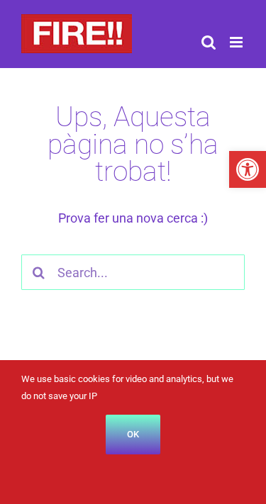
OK (133, 434)
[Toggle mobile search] (208, 42)
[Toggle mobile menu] (237, 42)
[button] (247, 169)
